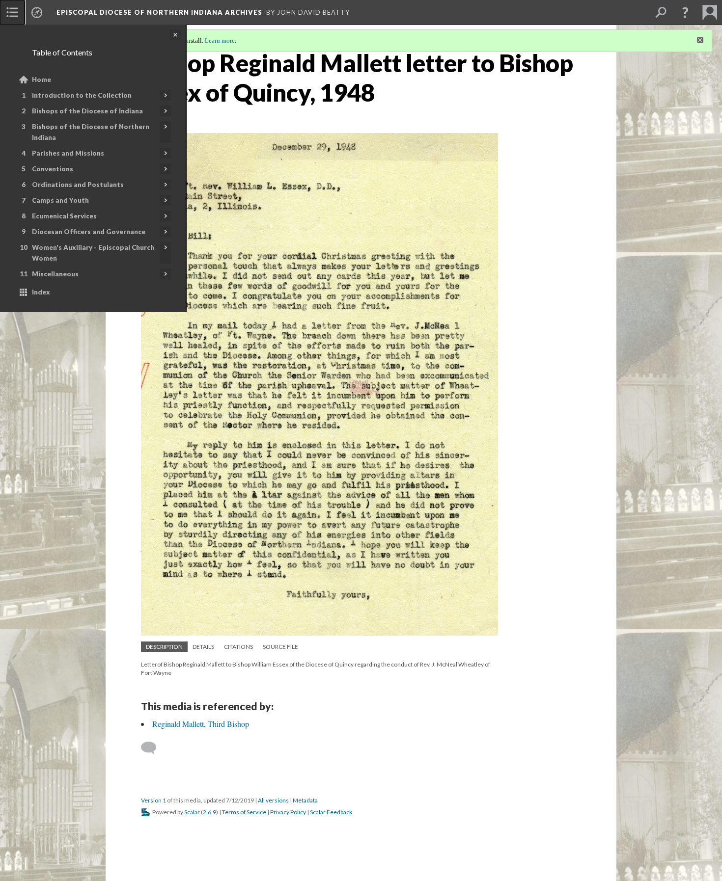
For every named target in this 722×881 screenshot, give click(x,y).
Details (203, 646)
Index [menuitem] (41, 292)
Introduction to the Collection (82, 95)
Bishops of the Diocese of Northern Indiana (90, 132)
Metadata (305, 800)
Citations (238, 646)
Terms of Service (244, 812)
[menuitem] (12, 12)
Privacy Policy (288, 812)
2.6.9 (209, 812)
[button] (685, 12)
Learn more (220, 40)
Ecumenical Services (64, 216)
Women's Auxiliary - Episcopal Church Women (93, 252)
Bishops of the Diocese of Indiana (87, 111)
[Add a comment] (153, 748)
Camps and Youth (60, 200)
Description (164, 646)
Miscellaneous (55, 274)
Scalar (192, 812)
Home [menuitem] (41, 79)
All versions (273, 800)
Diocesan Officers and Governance (88, 232)
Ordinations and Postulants (78, 184)
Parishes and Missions (68, 153)
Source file (280, 646)
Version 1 (153, 800)
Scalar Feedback (331, 812)
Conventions (52, 169)
